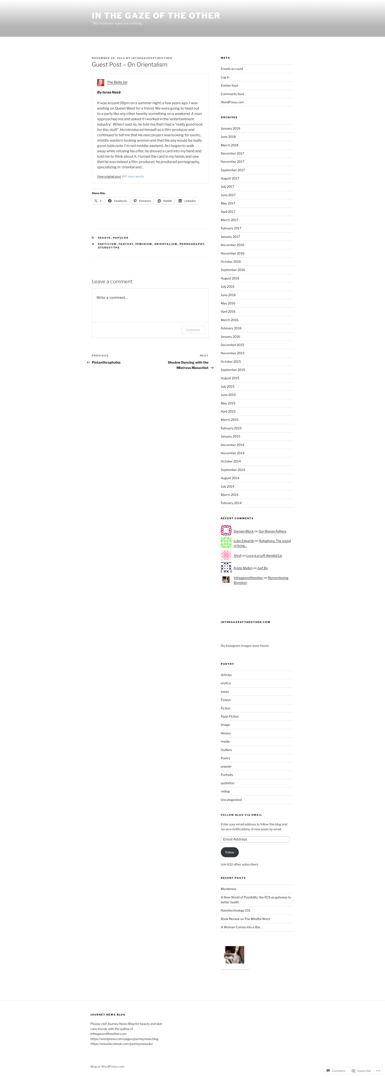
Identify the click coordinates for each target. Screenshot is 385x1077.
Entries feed (229, 85)
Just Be (262, 568)
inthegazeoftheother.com (245, 622)
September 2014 (233, 470)
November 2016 (232, 253)
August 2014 (230, 478)
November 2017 (232, 161)
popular (121, 237)
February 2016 (231, 328)
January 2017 (230, 236)
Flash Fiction (230, 716)
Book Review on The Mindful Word (245, 919)
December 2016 (232, 245)
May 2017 (228, 203)
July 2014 (227, 486)
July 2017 (227, 186)
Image (225, 725)
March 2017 (229, 220)
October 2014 (231, 461)
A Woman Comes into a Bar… (241, 927)
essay (225, 691)
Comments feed (232, 94)
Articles (226, 675)
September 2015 (233, 370)
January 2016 (230, 336)
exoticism (107, 244)
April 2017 (228, 212)
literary (226, 733)
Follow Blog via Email (241, 814)
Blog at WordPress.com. (107, 1066)
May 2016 (228, 303)
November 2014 (232, 453)
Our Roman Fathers (272, 531)
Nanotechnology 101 (235, 910)
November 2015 (232, 353)
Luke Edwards (244, 541)
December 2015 (232, 345)
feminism (143, 244)
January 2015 (230, 436)
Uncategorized (231, 800)
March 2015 (229, 419)
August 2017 (230, 178)
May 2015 (228, 403)
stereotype (109, 247)
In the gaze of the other (156, 15)
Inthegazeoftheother (151, 58)
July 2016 (227, 286)
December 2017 (232, 153)
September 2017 (233, 170)
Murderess (228, 889)
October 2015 (231, 361)
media (225, 741)
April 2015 (228, 411)
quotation (227, 783)
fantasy (126, 244)
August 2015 (230, 378)
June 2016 (228, 295)
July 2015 (227, 386)
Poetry (225, 758)
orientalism (166, 244)
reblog (225, 791)
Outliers (226, 750)
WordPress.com (232, 102)
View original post (109, 176)
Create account (232, 69)
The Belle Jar (117, 82)
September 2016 (233, 270)
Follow (229, 852)
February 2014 (231, 503)
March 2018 (229, 145)
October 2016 (231, 261)
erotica (226, 683)
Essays (104, 237)
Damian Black (244, 531)
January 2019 (230, 128)
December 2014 (232, 445)
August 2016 (230, 278)
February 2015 (231, 428)
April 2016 (228, 311)
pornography (192, 244)
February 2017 (231, 228)
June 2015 (228, 395)
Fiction (225, 708)
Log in (225, 77)
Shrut (238, 555)
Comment (193, 330)
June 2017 (228, 195)
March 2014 (229, 495)
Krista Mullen (243, 568)
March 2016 (229, 320)
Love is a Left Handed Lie (264, 555)
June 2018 (228, 136)
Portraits (227, 775)
